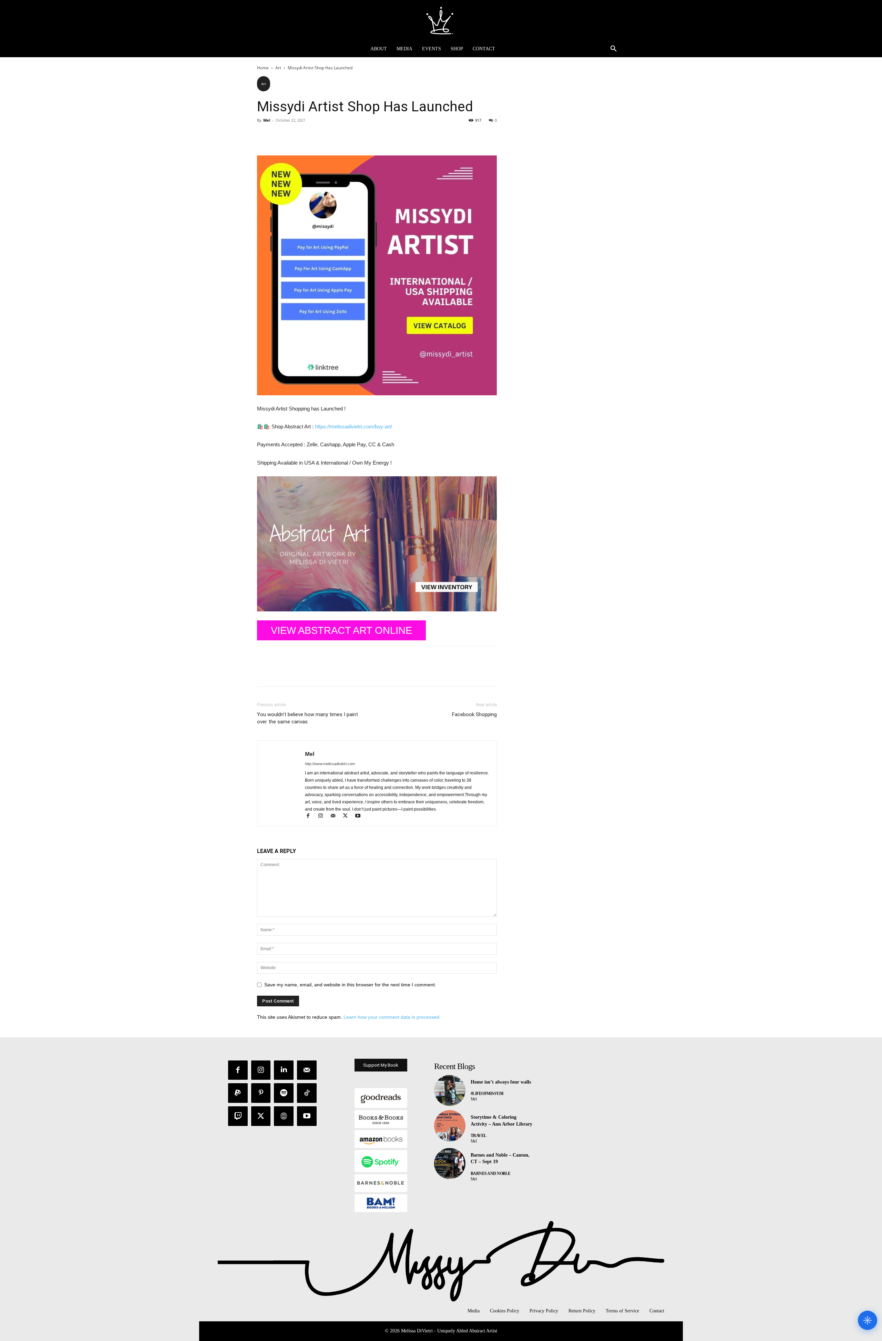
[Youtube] (360, 816)
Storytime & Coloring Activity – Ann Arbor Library (501, 1121)
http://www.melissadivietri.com (330, 764)
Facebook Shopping (474, 714)
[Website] (284, 1116)
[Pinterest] (295, 136)
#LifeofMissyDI (487, 1093)
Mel (266, 120)
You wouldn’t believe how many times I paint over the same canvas (307, 718)
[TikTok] (307, 1093)
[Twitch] (238, 1116)
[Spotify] (284, 1093)
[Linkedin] (284, 1070)
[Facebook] (264, 136)
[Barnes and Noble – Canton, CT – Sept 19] (449, 1163)
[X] (280, 136)
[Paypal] (238, 1093)
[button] (613, 49)
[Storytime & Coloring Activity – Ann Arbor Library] (449, 1125)
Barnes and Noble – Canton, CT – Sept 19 (500, 1158)
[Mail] (336, 816)
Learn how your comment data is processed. (392, 1017)
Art (278, 68)
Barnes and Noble (491, 1173)
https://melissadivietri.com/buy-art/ (353, 426)
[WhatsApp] (311, 136)
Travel (478, 1135)
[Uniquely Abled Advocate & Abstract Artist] (441, 20)
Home (263, 68)
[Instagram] (323, 816)
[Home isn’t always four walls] (449, 1090)
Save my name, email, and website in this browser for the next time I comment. (350, 984)
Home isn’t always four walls (501, 1082)
